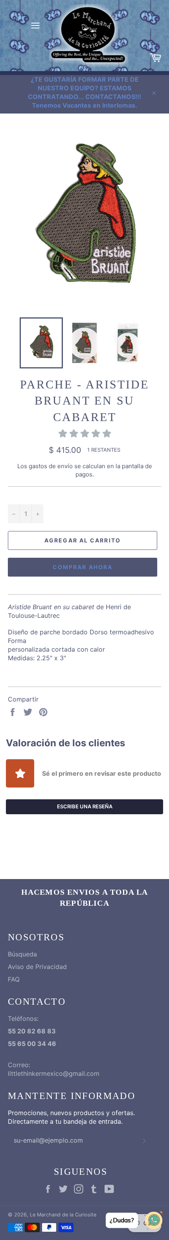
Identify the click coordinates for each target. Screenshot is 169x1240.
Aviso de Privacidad (37, 967)
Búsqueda (22, 954)
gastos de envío (51, 466)
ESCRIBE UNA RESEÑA (84, 806)
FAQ (14, 979)
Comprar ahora (82, 567)
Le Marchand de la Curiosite (63, 1215)
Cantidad (20, 495)
